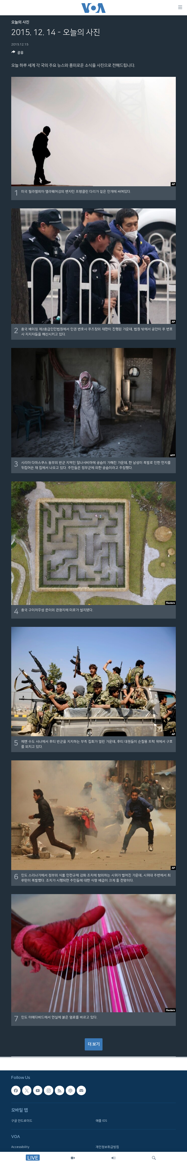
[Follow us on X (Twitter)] (26, 1090)
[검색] (154, 1158)
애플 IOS (101, 1120)
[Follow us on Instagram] (48, 1090)
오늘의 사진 (20, 22)
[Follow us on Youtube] (37, 1090)
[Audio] (113, 1158)
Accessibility (20, 1147)
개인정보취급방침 (107, 1147)
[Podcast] (70, 1090)
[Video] (72, 1158)
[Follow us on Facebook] (15, 1090)
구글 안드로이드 (21, 1120)
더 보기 (94, 1044)
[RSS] (59, 1090)
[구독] (81, 1090)
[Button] (17, 53)
